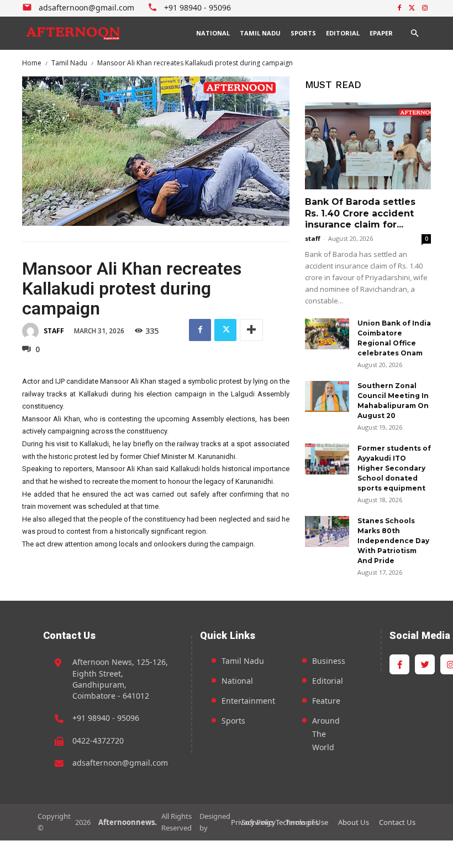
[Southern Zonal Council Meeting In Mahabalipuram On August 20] (327, 396)
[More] (251, 330)
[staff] (32, 331)
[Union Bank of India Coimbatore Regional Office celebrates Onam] (327, 333)
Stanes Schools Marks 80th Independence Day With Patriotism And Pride (393, 541)
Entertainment (248, 700)
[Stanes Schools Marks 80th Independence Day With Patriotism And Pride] (327, 531)
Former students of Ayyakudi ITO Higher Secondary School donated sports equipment (394, 468)
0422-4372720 (98, 740)
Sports (233, 720)
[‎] (73, 33)
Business (328, 661)
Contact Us (397, 822)
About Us (353, 822)
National (237, 680)
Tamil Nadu (69, 63)
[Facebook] (399, 8)
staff (54, 331)
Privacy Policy (253, 822)
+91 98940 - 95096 (105, 718)
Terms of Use (307, 822)
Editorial (327, 680)
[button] (414, 33)
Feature (326, 700)
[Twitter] (411, 8)
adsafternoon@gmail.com (120, 762)
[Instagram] (424, 8)
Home (31, 63)
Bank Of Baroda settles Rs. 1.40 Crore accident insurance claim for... (360, 213)
